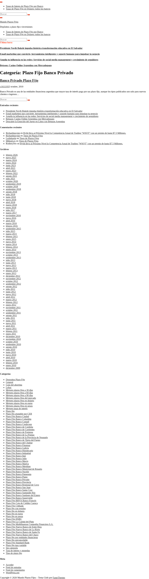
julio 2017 (10, 210)
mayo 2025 (11, 157)
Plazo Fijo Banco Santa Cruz (19, 490)
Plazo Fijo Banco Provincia (18, 482)
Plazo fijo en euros (14, 514)
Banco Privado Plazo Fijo (19, 80)
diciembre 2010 (13, 336)
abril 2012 (10, 297)
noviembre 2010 (13, 339)
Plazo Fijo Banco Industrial (18, 453)
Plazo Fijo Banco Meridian (18, 466)
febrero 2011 (11, 331)
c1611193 (4, 86)
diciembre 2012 (13, 276)
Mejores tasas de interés (17, 408)
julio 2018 (10, 194)
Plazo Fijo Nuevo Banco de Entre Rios (24, 527)
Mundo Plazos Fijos (9, 22)
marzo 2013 (11, 268)
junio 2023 (11, 165)
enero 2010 (11, 365)
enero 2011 (11, 334)
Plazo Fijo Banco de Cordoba (19, 427)
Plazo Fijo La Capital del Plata (20, 521)
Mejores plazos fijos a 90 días (19, 395)
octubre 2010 (12, 342)
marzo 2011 (11, 328)
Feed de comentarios (15, 570)
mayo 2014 (11, 242)
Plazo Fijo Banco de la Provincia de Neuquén (27, 437)
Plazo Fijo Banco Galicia (17, 448)
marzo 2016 (11, 223)
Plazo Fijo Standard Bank (17, 542)
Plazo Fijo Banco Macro (17, 461)
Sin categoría (12, 548)
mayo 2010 (11, 355)
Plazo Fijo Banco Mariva (17, 464)
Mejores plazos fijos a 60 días (19, 393)
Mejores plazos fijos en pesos (19, 406)
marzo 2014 (11, 244)
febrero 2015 (12, 236)
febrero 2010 (12, 363)
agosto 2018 (11, 192)
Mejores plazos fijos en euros (19, 403)
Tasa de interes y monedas (18, 550)
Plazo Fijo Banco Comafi (17, 421)
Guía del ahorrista (14, 385)
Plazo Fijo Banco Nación (17, 471)
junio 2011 (11, 320)
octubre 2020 (12, 181)
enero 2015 (11, 239)
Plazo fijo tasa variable (16, 545)
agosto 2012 (11, 286)
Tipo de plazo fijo (14, 553)
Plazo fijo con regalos (16, 508)
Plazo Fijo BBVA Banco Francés (21, 500)
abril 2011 (10, 326)
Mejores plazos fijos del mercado (21, 398)
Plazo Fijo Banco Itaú (16, 456)
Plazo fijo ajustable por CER (19, 414)
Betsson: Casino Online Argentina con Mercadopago (26, 65)
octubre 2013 (12, 255)
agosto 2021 (11, 176)
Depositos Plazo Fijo (15, 379)
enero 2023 (11, 171)
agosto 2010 (11, 347)
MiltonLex (11, 141)
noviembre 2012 (13, 278)
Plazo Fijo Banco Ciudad (17, 416)
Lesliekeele (11, 138)
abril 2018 (10, 202)
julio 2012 (10, 289)
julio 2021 (10, 178)
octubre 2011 (12, 310)
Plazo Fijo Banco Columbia (18, 419)
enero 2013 (11, 273)
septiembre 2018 (13, 189)
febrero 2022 (12, 173)
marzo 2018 (11, 205)
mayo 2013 (11, 265)
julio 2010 (10, 349)
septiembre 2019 (13, 184)
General (9, 382)
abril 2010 (10, 357)
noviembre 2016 (13, 215)
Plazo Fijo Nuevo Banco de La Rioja (23, 529)
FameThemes (59, 577)
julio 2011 (10, 318)
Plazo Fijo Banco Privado (17, 479)
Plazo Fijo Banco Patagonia (18, 474)
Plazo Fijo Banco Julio (16, 458)
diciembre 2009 (13, 368)
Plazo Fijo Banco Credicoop (19, 424)
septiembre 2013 (13, 257)
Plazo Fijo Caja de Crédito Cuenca (22, 503)
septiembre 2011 (13, 313)
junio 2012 (11, 292)
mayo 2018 (11, 199)
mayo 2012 (11, 294)
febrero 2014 (12, 247)
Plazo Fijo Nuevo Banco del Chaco (22, 535)
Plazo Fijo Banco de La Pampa (20, 435)
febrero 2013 (12, 270)
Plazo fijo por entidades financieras (22, 537)
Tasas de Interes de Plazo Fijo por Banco (24, 6)
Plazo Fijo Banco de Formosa (19, 432)
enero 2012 (11, 305)
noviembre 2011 (13, 307)
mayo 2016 (11, 218)
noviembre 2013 (13, 252)
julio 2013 (10, 260)
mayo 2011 (11, 323)
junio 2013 (11, 263)
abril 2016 (10, 220)
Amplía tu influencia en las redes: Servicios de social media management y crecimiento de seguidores (49, 59)
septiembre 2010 (13, 344)
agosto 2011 (11, 315)
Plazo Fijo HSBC (14, 519)
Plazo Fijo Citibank (15, 506)
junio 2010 (11, 352)
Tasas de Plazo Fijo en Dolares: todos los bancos (28, 9)
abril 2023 (10, 168)
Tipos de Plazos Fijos (33, 135)
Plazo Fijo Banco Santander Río (20, 492)
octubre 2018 (12, 186)
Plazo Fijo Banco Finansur (18, 445)
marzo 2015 (11, 234)
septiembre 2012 (13, 284)
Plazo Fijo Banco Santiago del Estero (23, 495)
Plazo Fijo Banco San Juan (18, 487)
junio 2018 (11, 197)
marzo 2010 (11, 360)
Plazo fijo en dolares (15, 511)
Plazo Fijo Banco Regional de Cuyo (22, 485)
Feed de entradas (13, 567)
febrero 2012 (12, 302)
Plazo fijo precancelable (17, 540)
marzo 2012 (11, 299)
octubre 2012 (12, 281)
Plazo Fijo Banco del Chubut (19, 442)
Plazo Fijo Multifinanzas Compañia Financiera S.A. (29, 524)
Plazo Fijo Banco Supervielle (19, 498)
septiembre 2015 (13, 228)
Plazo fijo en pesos (14, 516)
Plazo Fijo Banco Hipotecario (19, 450)
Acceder (10, 565)
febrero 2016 (12, 226)
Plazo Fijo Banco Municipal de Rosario (24, 469)
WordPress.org (12, 572)
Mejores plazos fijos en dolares (20, 400)
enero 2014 (11, 249)
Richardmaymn (13, 133)
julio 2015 (10, 231)
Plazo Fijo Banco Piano (17, 477)
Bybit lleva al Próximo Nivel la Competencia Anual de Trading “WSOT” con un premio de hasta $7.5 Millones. (74, 133)
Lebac (8, 387)
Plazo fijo (10, 411)
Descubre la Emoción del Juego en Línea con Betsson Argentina (35, 121)
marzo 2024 (11, 160)
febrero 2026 (12, 155)
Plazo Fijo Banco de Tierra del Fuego (23, 440)
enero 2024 (11, 163)
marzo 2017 (11, 213)
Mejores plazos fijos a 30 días (19, 390)
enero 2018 (11, 207)
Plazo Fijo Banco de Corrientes (20, 429)
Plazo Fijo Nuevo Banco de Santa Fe (23, 532)
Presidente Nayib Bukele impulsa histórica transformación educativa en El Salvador (41, 48)
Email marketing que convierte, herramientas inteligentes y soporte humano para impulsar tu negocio (50, 54)
